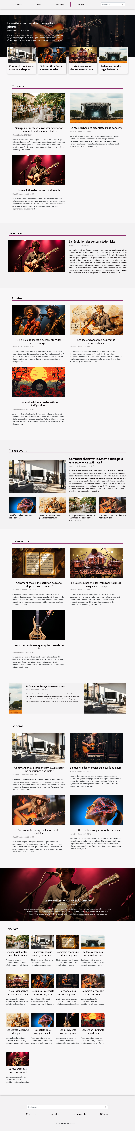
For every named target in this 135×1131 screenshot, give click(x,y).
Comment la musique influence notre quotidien (112, 516)
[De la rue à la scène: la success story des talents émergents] (52, 55)
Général (81, 4)
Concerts (19, 4)
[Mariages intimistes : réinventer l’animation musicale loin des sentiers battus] (38, 108)
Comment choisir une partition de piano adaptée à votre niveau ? (39, 584)
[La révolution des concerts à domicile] (38, 170)
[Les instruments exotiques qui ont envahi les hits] (38, 625)
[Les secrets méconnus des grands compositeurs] (96, 320)
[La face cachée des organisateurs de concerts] (113, 55)
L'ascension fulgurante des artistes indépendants (39, 404)
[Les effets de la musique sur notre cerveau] (22, 505)
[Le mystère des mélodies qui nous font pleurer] (96, 747)
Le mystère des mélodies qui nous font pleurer (31, 25)
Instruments (60, 4)
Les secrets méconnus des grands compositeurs (96, 341)
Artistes (39, 4)
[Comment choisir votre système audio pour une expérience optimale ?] (22, 55)
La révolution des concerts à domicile (39, 190)
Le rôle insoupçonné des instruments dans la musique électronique (96, 584)
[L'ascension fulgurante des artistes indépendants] (38, 382)
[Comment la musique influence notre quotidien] (112, 505)
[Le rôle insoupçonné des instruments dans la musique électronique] (83, 55)
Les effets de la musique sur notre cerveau (20, 516)
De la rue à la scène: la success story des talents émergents (51, 69)
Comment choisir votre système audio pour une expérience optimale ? (21, 71)
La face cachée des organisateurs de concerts (111, 69)
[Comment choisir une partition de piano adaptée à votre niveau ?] (38, 563)
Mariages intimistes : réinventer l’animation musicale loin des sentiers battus (39, 129)
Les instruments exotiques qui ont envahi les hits (39, 647)
